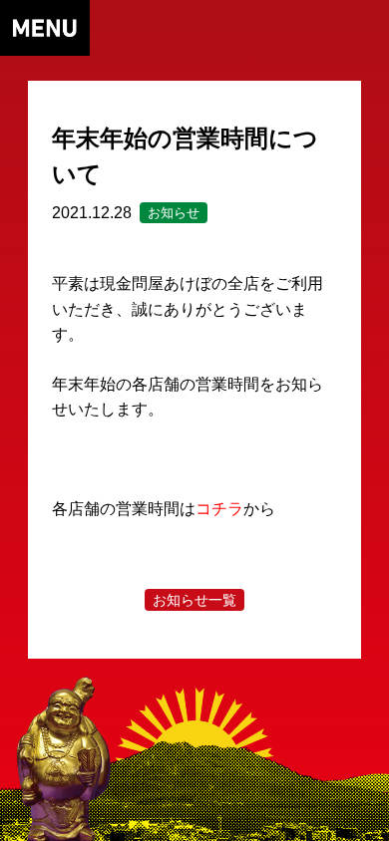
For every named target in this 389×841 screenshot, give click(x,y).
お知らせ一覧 (194, 600)
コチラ (219, 508)
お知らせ (173, 212)
